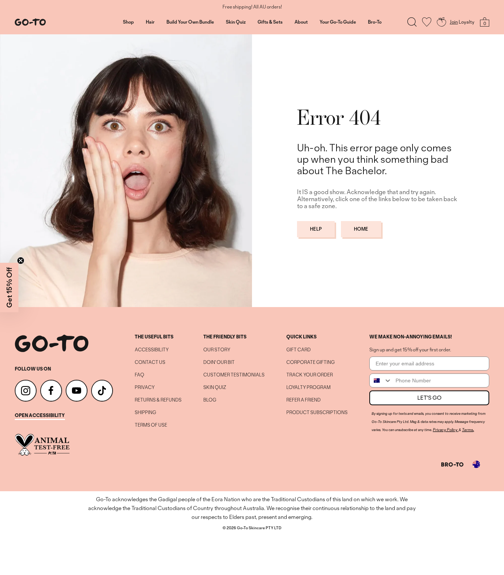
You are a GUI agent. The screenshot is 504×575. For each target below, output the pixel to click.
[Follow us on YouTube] (76, 391)
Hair (150, 22)
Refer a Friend (303, 400)
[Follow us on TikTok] (102, 391)
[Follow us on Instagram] (25, 391)
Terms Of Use (151, 425)
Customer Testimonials (234, 375)
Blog (209, 400)
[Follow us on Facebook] (51, 391)
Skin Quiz (236, 22)
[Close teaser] (20, 260)
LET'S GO (429, 398)
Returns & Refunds (158, 400)
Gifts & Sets (270, 22)
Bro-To (375, 22)
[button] (9, 287)
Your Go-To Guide (338, 22)
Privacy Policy (445, 429)
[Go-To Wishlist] (426, 22)
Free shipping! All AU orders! (252, 7)
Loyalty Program (308, 387)
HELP (316, 229)
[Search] (412, 22)
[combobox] (381, 380)
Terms (467, 429)
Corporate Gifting (310, 362)
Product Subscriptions (317, 412)
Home (361, 229)
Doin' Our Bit (219, 362)
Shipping (145, 412)
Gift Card (298, 350)
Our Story (216, 350)
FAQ (139, 375)
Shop (128, 22)
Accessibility (152, 350)
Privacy (145, 387)
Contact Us (150, 362)
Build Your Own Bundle (190, 22)
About (301, 22)
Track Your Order (309, 375)
